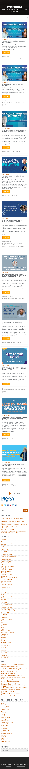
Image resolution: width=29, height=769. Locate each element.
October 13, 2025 (6, 128)
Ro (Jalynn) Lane (7, 195)
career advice (21, 664)
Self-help (21, 246)
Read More (6, 52)
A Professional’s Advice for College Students (12, 323)
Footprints (3, 712)
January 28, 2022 (6, 462)
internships (22, 677)
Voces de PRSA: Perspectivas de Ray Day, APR (13, 176)
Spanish (4, 104)
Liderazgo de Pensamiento (7, 609)
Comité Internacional (6, 559)
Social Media (7, 440)
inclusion (3, 677)
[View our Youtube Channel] (10, 505)
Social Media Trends (6, 642)
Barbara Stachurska (8, 296)
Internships (4, 599)
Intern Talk (3, 597)
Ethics (2, 589)
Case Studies (4, 551)
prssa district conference (21, 687)
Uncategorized (4, 654)
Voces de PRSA (4, 655)
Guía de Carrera (5, 592)
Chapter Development (9, 58)
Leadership (5, 244)
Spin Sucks (3, 735)
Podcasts (3, 622)
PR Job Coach (4, 725)
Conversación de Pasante (7, 566)
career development (5, 666)
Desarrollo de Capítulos (9, 102)
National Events (5, 612)
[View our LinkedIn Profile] (13, 505)
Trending (3, 650)
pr (12, 682)
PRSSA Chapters (11, 687)
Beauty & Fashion (5, 548)
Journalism (3, 601)
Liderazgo (3, 606)
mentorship (10, 678)
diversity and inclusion (8, 673)
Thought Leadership (7, 248)
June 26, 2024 (5, 218)
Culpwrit (3, 711)
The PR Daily (4, 740)
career (15, 664)
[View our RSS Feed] (2, 505)
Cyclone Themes (21, 766)
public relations (8, 691)
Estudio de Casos (5, 587)
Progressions (12, 764)
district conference (17, 669)
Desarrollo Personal (6, 571)
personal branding (15, 681)
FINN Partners (19, 675)
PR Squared (4, 728)
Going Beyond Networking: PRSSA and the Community (13, 41)
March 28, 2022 (5, 365)
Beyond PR (3, 704)
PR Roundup (4, 624)
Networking (18, 58)
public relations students (10, 694)
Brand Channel (5, 706)
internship (8, 677)
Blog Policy (11, 762)
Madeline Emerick (7, 56)
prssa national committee (14, 689)
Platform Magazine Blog (7, 722)
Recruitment (4, 635)
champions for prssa (14, 666)
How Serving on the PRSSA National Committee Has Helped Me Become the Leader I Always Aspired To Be (14, 275)
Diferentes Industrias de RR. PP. (9, 578)
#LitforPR (3, 539)
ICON (2, 594)
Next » (18, 493)
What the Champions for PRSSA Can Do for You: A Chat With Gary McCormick (14, 131)
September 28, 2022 (6, 321)
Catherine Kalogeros (8, 388)
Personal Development (14, 244)
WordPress (8, 766)
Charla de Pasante (5, 558)
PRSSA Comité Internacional (8, 631)
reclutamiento (4, 634)
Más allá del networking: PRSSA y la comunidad (12, 84)
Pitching (3, 621)
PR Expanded (4, 724)
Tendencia (3, 647)
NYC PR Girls (4, 719)
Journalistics (4, 716)
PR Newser (3, 727)
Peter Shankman (5, 720)
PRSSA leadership (4, 689)
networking (6, 681)
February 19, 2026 (6, 39)
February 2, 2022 (6, 415)
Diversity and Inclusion (16, 243)
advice (3, 664)
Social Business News (6, 733)
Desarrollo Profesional (6, 574)
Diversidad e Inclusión (6, 582)
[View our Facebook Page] (7, 505)
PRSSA (4, 687)
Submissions (17, 762)
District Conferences (9, 389)
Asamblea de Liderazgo (7, 543)
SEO (2, 639)
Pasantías (3, 616)
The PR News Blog (5, 741)
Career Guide (7, 243)
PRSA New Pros (5, 730)
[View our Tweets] (5, 505)
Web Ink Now (4, 743)
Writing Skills (4, 657)
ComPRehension (5, 709)
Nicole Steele (6, 342)
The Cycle (3, 736)
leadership (4, 679)
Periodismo (4, 617)
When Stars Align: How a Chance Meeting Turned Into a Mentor (11, 221)
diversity (15, 671)
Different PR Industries (6, 579)
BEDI (6, 664)
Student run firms (5, 645)
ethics (14, 675)
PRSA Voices (17, 195)
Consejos (3, 564)
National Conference (19, 678)
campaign (10, 664)
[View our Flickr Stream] (15, 505)
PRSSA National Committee (7, 632)
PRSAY (2, 732)
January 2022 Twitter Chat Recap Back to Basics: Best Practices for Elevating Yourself (14, 419)
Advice (16, 151)
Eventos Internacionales (7, 591)
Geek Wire (3, 714)
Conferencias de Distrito (7, 563)
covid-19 (10, 670)
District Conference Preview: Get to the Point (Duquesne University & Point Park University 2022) (14, 368)
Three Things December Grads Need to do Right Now (13, 465)
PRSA (23, 58)
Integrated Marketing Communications (10, 596)
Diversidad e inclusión (6, 584)
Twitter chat (14, 440)
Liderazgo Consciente (6, 607)
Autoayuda (3, 544)
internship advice (15, 677)
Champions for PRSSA (6, 553)
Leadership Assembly (6, 604)
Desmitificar (4, 576)
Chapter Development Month (8, 556)
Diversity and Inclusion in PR (7, 675)
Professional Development (8, 246)
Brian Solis (3, 708)
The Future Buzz (5, 738)
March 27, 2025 (5, 174)
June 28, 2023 (5, 272)
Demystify (3, 568)
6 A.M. (2, 703)
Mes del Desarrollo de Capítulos (9, 611)
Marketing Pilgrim (5, 717)
